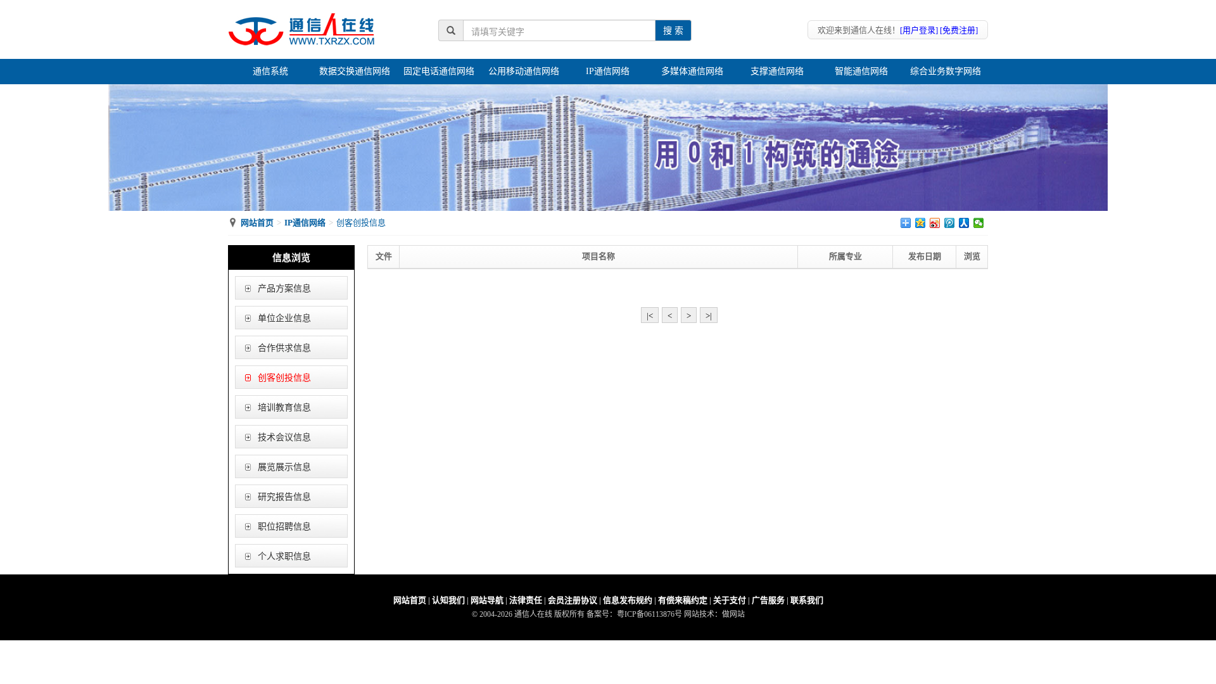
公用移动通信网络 (523, 71)
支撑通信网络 (777, 71)
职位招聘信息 (284, 526)
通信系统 (270, 71)
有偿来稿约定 (682, 600)
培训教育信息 (284, 407)
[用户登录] (919, 30)
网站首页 (257, 222)
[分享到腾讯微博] (949, 223)
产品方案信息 (284, 288)
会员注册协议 (572, 600)
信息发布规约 (627, 600)
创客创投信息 (284, 378)
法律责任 (525, 600)
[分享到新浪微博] (935, 223)
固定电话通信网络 (438, 71)
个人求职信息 (284, 556)
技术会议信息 (284, 437)
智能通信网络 (861, 71)
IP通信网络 (608, 71)
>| (709, 315)
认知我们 (448, 600)
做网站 (733, 614)
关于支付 (729, 600)
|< (650, 315)
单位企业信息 (284, 318)
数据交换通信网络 (354, 71)
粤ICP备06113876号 (649, 614)
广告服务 (768, 600)
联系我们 (806, 600)
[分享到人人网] (964, 223)
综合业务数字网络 (945, 71)
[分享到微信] (978, 223)
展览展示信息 (284, 467)
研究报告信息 (284, 497)
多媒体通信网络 (692, 71)
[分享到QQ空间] (920, 223)
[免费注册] (959, 30)
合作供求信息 (284, 348)
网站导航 (487, 600)
